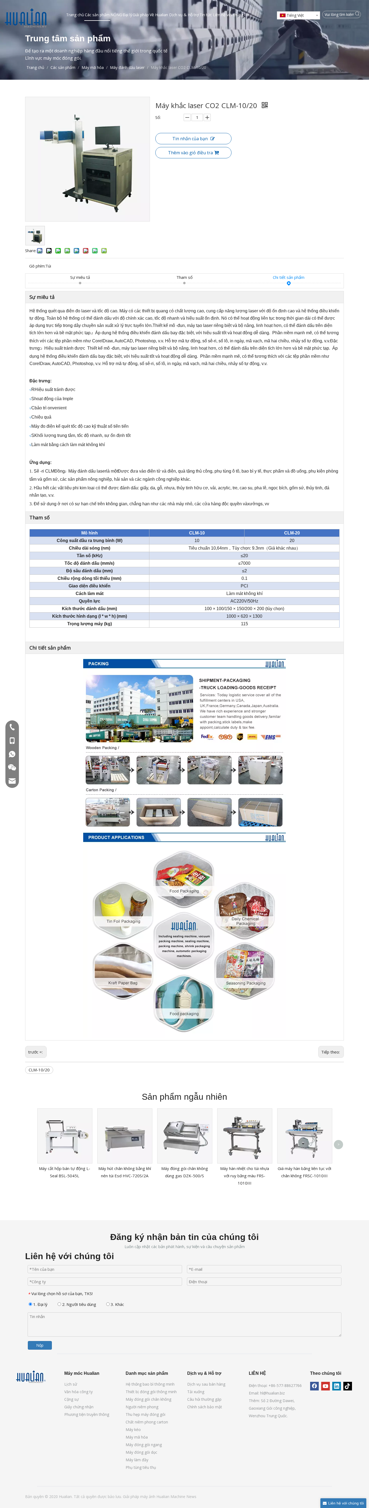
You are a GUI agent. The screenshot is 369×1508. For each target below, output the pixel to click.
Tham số (184, 277)
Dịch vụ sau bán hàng (206, 1384)
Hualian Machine (171, 1496)
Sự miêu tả (80, 277)
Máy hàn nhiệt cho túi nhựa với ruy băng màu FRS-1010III (244, 1176)
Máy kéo (133, 1429)
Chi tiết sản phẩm (288, 277)
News (191, 1496)
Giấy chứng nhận (78, 1406)
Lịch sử (70, 1384)
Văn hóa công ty (78, 1391)
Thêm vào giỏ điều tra (190, 153)
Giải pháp (131, 1496)
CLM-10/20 (39, 1069)
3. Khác (117, 1304)
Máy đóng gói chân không (148, 1399)
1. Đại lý (40, 1304)
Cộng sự (71, 1399)
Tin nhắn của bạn (190, 139)
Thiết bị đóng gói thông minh (151, 1391)
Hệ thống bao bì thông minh (150, 1384)
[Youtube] (325, 1386)
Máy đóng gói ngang (144, 1444)
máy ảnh (148, 1496)
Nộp (39, 1345)
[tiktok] (347, 1386)
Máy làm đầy (137, 1459)
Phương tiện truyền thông (86, 1414)
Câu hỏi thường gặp (204, 1399)
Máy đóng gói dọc (141, 1452)
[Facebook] (314, 1386)
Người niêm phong (142, 1406)
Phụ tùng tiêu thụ (141, 1467)
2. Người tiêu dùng (78, 1304)
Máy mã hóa (137, 1437)
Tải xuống (195, 1391)
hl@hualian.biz (272, 1393)
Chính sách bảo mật (204, 1406)
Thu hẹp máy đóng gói (145, 1414)
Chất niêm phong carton (147, 1422)
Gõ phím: (37, 266)
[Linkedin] (336, 1386)
